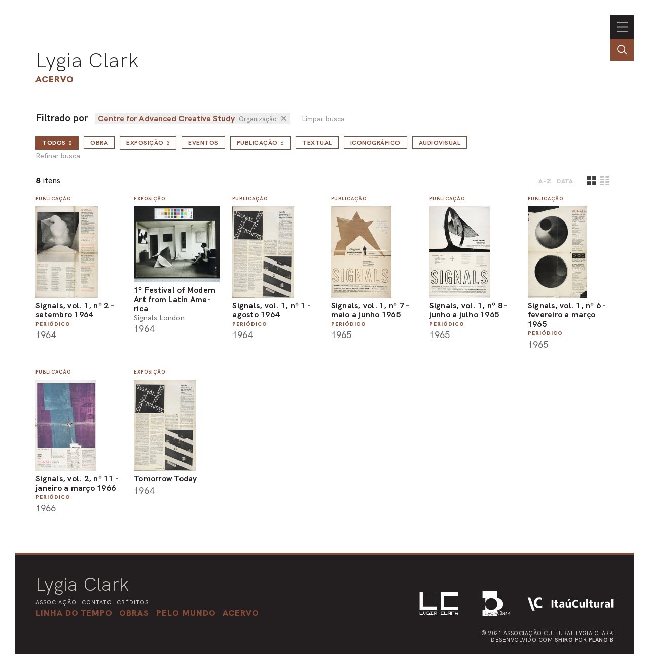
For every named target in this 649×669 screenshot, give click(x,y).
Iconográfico (375, 143)
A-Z (545, 181)
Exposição (148, 143)
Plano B (601, 639)
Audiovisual (440, 143)
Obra (99, 143)
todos (57, 143)
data (565, 181)
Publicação (260, 143)
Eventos (203, 143)
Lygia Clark (87, 60)
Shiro (564, 639)
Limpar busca (323, 119)
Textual (317, 143)
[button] (186, 612)
